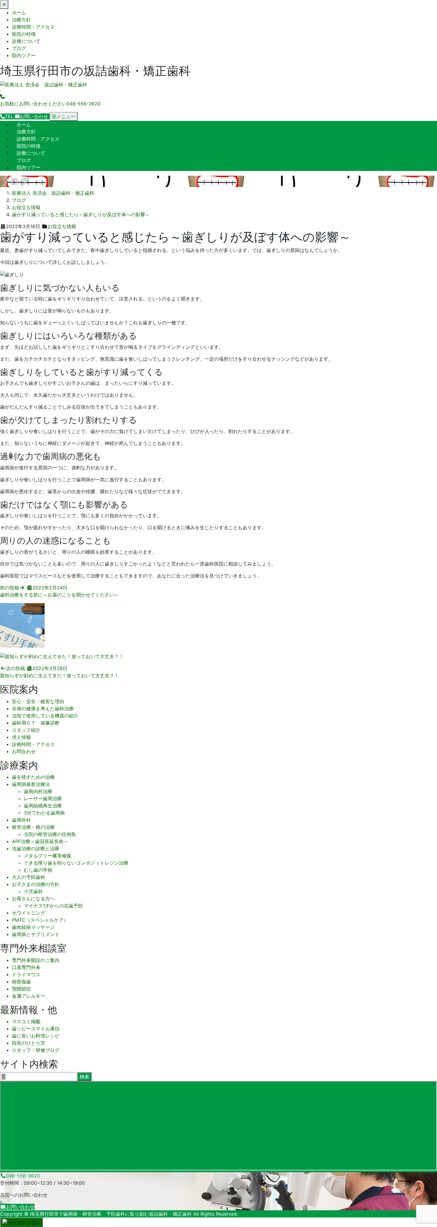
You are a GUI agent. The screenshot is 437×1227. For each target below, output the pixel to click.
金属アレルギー (28, 996)
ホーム (19, 12)
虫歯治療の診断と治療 (35, 848)
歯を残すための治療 (33, 777)
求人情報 (21, 737)
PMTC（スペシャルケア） (40, 920)
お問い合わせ (20, 1207)
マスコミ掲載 (26, 1021)
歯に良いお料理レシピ (35, 1036)
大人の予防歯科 (28, 877)
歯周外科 (21, 820)
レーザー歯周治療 (43, 798)
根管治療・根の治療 (33, 827)
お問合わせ (24, 751)
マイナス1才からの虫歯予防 (53, 906)
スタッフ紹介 (26, 730)
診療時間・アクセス (33, 27)
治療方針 (21, 20)
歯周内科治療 (38, 791)
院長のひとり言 (28, 1043)
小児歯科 (33, 891)
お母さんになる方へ (33, 898)
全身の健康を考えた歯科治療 (43, 708)
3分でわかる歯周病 (44, 813)
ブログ (19, 48)
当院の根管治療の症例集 (50, 834)
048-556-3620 (23, 1176)
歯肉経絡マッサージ (33, 927)
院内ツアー (24, 55)
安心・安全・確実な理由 (38, 701)
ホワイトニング (28, 913)
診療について (26, 41)
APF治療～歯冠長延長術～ (40, 841)
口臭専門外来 (26, 967)
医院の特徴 (24, 34)
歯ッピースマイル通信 (35, 1029)
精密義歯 (21, 982)
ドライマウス (26, 974)
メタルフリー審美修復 (47, 856)
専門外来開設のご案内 (35, 960)
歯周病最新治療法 (31, 784)
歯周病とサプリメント (35, 934)
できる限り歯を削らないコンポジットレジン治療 (76, 863)
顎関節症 (21, 989)
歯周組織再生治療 (43, 806)
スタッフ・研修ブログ (35, 1050)
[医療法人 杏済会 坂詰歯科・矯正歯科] (43, 84)
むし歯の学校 (38, 870)
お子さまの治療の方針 (35, 884)
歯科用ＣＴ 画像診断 (35, 723)
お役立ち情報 (62, 226)
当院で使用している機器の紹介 (45, 716)
